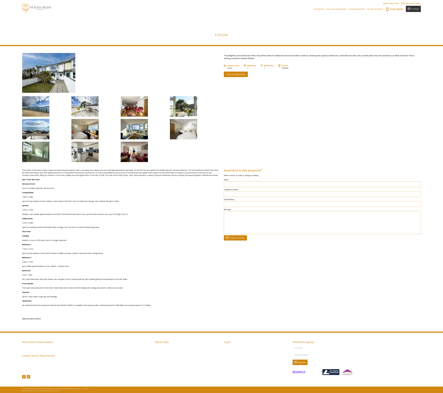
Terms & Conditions (231, 349)
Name (226, 180)
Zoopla (157, 371)
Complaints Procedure (232, 351)
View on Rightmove (236, 74)
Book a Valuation (391, 3)
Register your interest (411, 3)
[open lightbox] (35, 107)
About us (158, 356)
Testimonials (160, 361)
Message (227, 209)
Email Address (229, 199)
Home (157, 346)
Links (157, 366)
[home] (36, 8)
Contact (415, 9)
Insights (158, 364)
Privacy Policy (229, 346)
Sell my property (161, 354)
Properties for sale (162, 349)
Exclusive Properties (336, 9)
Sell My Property (375, 9)
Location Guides (357, 9)
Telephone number (231, 189)
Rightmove (159, 369)
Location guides (161, 351)
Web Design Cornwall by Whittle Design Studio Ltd (40, 391)
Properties (319, 9)
